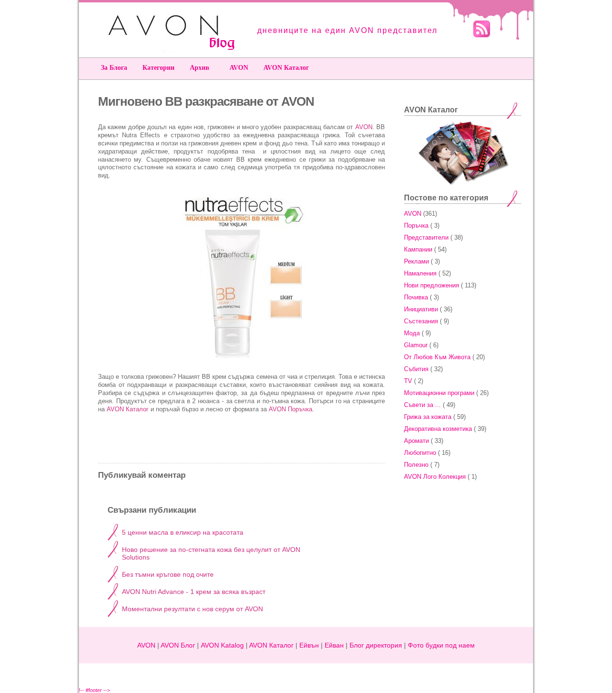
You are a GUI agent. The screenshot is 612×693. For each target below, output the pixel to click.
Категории (158, 67)
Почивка (416, 297)
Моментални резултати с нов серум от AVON (192, 609)
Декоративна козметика (438, 428)
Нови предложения (431, 285)
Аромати (416, 440)
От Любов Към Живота (437, 357)
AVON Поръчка (290, 409)
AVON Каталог (286, 67)
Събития (416, 369)
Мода (412, 333)
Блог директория (376, 645)
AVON (239, 67)
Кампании (418, 249)
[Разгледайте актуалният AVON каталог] (463, 182)
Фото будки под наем (441, 645)
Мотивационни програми (439, 392)
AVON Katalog (222, 645)
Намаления (420, 273)
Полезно (416, 464)
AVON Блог (178, 645)
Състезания (421, 321)
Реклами (416, 261)
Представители (426, 237)
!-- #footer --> (94, 690)
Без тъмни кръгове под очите (168, 574)
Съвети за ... (422, 404)
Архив (199, 67)
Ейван (334, 645)
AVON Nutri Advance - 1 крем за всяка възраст (193, 591)
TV (408, 381)
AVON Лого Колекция (435, 476)
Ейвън (309, 645)
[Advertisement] (464, 545)
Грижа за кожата (427, 416)
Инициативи (421, 309)
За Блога (114, 67)
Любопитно (420, 452)
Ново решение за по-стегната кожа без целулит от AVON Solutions (211, 553)
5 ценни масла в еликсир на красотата (182, 532)
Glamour (415, 345)
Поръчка (416, 225)
